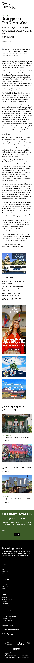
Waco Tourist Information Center (15, 234)
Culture (3, 588)
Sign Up (17, 535)
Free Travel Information (7, 625)
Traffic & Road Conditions (8, 618)
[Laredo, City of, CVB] (14, 353)
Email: (4, 530)
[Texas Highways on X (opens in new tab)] (12, 634)
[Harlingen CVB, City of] (14, 376)
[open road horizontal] (14, 399)
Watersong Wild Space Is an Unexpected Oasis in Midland (11, 294)
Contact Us (4, 601)
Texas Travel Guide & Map (8, 621)
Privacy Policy (25, 657)
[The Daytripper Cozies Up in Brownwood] (17, 432)
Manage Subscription (7, 599)
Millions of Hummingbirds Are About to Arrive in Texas (13, 282)
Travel (3, 582)
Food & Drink (5, 586)
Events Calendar (6, 623)
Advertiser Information (7, 610)
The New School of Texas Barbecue (13, 286)
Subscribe (4, 597)
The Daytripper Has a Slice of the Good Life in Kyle (16, 499)
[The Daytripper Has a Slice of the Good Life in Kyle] (17, 493)
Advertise (4, 608)
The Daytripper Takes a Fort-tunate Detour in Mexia (17, 468)
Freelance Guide (5, 571)
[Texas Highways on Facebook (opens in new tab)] (3, 634)
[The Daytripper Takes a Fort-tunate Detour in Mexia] (17, 461)
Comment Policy (6, 606)
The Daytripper (7, 15)
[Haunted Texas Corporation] (14, 273)
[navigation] (31, 7)
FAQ (3, 573)
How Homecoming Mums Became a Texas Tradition (13, 289)
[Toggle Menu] (31, 7)
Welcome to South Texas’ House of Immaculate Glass (13, 299)
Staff (3, 569)
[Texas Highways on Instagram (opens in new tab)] (8, 634)
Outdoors (4, 584)
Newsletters (5, 603)
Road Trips (5, 465)
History (3, 567)
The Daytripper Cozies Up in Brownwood (16, 438)
